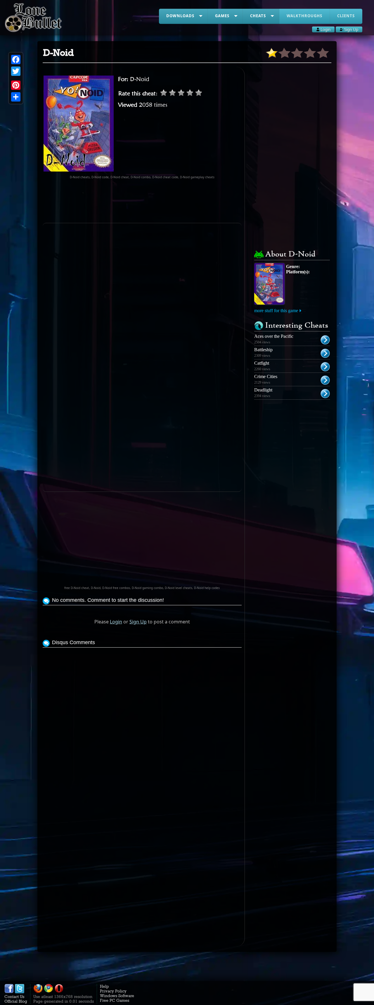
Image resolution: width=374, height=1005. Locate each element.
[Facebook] (16, 59)
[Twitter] (16, 71)
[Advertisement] (149, 201)
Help (104, 986)
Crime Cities (265, 376)
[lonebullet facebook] (9, 992)
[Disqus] (142, 722)
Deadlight (263, 389)
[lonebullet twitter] (19, 992)
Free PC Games (114, 1000)
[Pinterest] (16, 85)
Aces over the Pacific (273, 336)
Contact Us (14, 996)
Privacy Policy (113, 991)
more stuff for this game (276, 310)
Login (116, 621)
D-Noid (139, 79)
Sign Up (138, 621)
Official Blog (15, 1001)
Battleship (263, 349)
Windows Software (117, 995)
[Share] (16, 97)
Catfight (261, 363)
